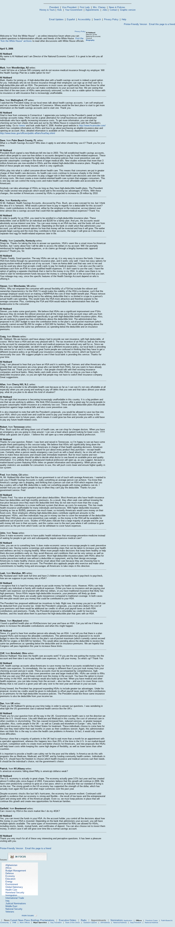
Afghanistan (11, 865)
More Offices (25, 922)
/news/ (22, 125)
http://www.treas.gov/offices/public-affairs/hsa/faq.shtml (27, 133)
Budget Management (15, 870)
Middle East (11, 906)
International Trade (14, 898)
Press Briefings (31, 920)
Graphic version (128, 10)
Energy (8, 881)
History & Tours (47, 10)
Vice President (69, 7)
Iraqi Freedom (135, 922)
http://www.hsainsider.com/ (92, 125)
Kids (59, 10)
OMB (14, 922)
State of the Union (72, 922)
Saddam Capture (90, 922)
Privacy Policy (111, 19)
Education (10, 879)
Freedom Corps (151, 920)
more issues (28, 915)
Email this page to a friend (162, 24)
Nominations (117, 920)
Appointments (92, 10)
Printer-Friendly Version (135, 24)
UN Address (105, 922)
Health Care (11, 889)
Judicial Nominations (15, 903)
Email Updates (56, 19)
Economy (10, 876)
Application (128, 920)
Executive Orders (67, 920)
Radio (83, 920)
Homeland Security (14, 892)
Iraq (7, 900)
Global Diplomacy (14, 887)
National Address (120, 922)
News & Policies (117, 7)
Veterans (9, 911)
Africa (8, 868)
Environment (11, 884)
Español (71, 19)
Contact (113, 10)
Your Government (73, 10)
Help (124, 19)
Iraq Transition (56, 922)
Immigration (11, 895)
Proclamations (47, 920)
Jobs (104, 10)
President (54, 7)
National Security (13, 909)
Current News (17, 920)
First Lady (85, 7)
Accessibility (84, 19)
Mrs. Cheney (99, 7)
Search (97, 19)
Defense (9, 873)
